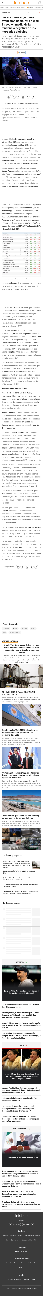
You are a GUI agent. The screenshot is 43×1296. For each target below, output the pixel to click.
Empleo (25, 1251)
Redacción (18, 1251)
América (5, 1235)
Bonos (15, 628)
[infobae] (21, 3)
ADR (4, 632)
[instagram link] (19, 1224)
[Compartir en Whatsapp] (9, 96)
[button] (3, 3)
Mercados (6, 628)
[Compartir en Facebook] (14, 96)
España (20, 1235)
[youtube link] (23, 1224)
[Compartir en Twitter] (18, 96)
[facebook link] (10, 1224)
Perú (7, 1240)
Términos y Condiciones (14, 1279)
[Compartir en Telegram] (28, 96)
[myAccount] (39, 2)
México (37, 1235)
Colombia (13, 1235)
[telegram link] (28, 1224)
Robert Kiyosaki (13, 7)
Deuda (33, 628)
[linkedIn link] (32, 1224)
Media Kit (21, 1267)
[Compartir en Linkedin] (23, 96)
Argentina (9, 1263)
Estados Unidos (29, 1235)
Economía (5, 13)
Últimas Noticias (15, 632)
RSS (35, 1240)
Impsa (21, 7)
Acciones (24, 628)
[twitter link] (14, 1224)
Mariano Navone (36, 7)
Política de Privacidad (29, 1279)
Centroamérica (15, 1240)
